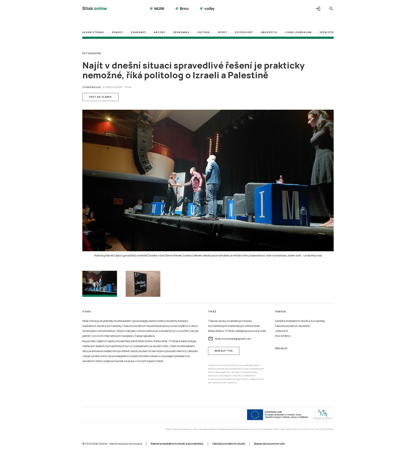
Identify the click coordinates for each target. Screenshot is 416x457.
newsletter (224, 350)
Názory (159, 32)
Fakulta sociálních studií (228, 444)
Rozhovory (244, 32)
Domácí (117, 32)
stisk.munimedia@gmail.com (229, 338)
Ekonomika (181, 32)
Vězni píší (327, 32)
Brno (182, 8)
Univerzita (269, 32)
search (331, 8)
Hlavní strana (93, 32)
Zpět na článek (100, 96)
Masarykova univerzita (269, 444)
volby (207, 8)
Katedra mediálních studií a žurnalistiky (177, 444)
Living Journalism (298, 32)
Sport (222, 32)
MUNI (157, 8)
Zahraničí (138, 32)
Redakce (281, 348)
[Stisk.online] (94, 9)
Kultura (204, 32)
